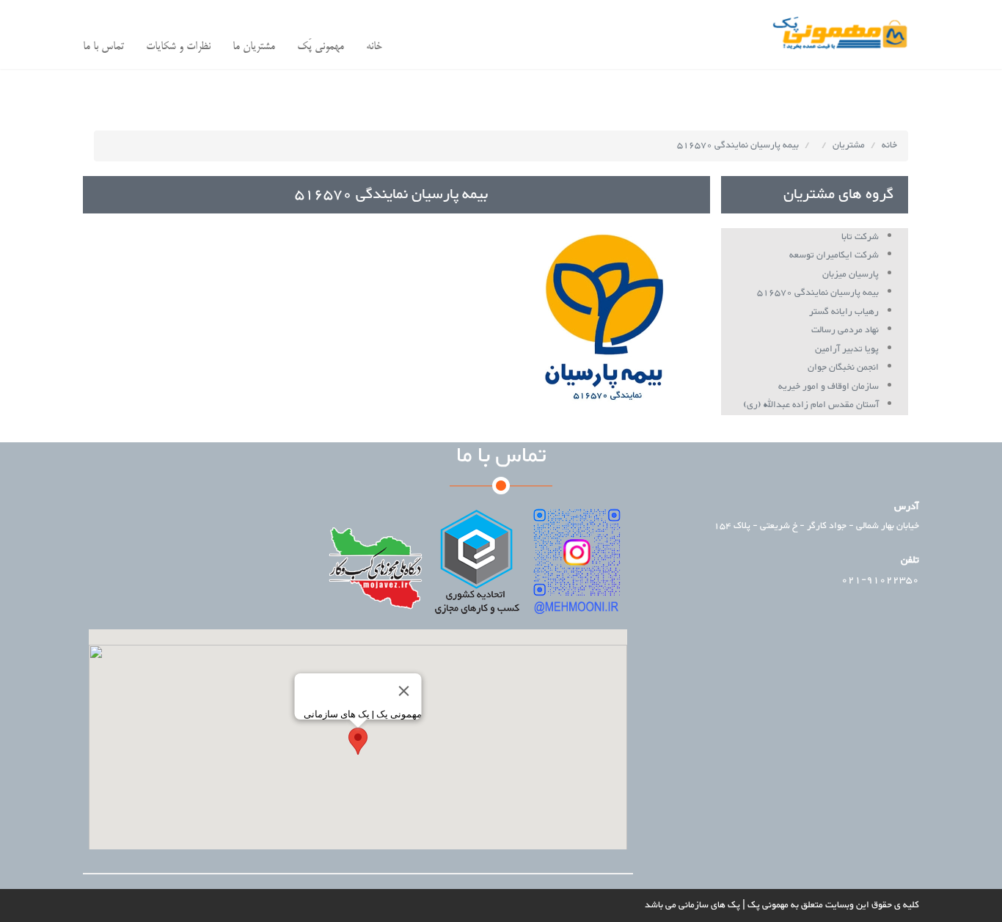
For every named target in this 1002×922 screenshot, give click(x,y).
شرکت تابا (860, 237)
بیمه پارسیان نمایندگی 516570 (738, 145)
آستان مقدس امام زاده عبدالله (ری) (811, 405)
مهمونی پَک (320, 47)
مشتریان (849, 145)
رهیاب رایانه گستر (844, 312)
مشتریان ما (254, 47)
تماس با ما (103, 47)
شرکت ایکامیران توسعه (834, 255)
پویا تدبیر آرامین (847, 349)
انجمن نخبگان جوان (843, 367)
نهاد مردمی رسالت (845, 330)
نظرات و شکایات (178, 47)
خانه (374, 47)
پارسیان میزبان (850, 274)
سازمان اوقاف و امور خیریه (828, 386)
